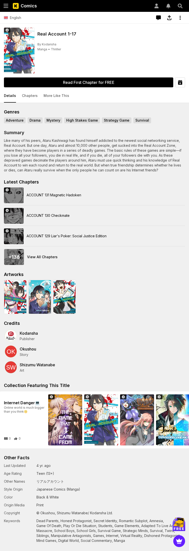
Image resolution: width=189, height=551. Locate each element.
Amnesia (156, 521)
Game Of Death (48, 526)
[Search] (180, 6)
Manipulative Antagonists (71, 535)
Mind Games (46, 540)
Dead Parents (47, 521)
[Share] (169, 18)
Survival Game (109, 531)
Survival (156, 531)
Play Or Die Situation (79, 526)
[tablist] (94, 96)
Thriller (56, 49)
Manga (42, 49)
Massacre (44, 531)
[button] (10, 96)
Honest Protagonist (76, 521)
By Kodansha (46, 44)
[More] (180, 18)
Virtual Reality (131, 535)
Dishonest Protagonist (162, 535)
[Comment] (158, 18)
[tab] (10, 96)
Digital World (68, 540)
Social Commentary (96, 540)
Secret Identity (105, 521)
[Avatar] (156, 6)
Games (98, 535)
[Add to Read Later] (180, 82)
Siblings (42, 535)
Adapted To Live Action (160, 526)
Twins (169, 531)
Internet (112, 535)
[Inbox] (168, 6)
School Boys (64, 531)
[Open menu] (6, 6)
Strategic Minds (135, 531)
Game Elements (126, 526)
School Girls (86, 531)
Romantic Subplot (133, 521)
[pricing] (179, 541)
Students (105, 526)
